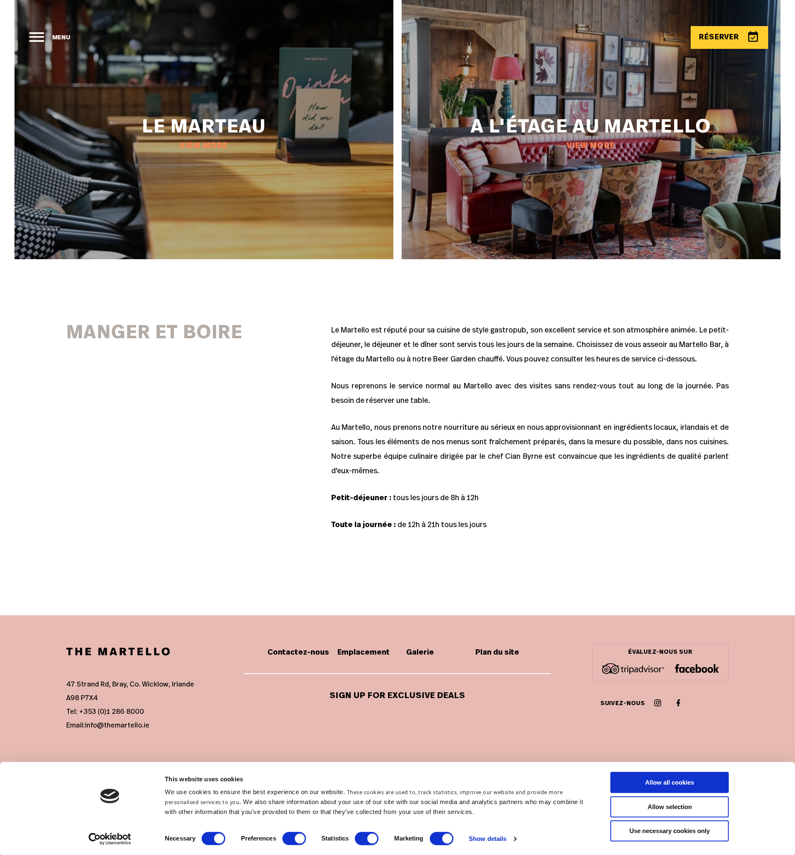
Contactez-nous (298, 652)
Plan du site (497, 652)
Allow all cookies (669, 782)
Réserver (720, 37)
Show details (487, 838)
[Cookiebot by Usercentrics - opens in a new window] (110, 839)
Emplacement (363, 652)
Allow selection (670, 806)
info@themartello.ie (117, 725)
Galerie (420, 652)
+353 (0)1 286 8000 (111, 711)
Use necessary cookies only (669, 830)
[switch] (294, 838)
